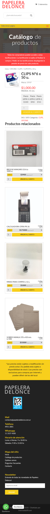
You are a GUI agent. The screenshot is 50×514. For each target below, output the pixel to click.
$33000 (31, 342)
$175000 (30, 230)
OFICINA (13, 69)
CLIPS (20, 69)
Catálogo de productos (13, 457)
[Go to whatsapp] (6, 507)
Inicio (7, 69)
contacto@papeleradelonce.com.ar (18, 420)
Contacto (8, 466)
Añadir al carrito (32, 112)
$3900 (31, 175)
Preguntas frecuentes (13, 463)
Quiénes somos (10, 460)
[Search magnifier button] (31, 15)
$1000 (31, 285)
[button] (16, 76)
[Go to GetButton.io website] (6, 511)
